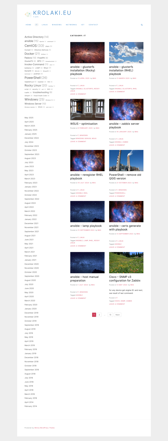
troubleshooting (42, 92)
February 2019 (31, 349)
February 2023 (31, 183)
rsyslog (51, 86)
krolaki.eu (52, 13)
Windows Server (83, 138)
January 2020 (31, 309)
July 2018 (29, 378)
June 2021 (29, 239)
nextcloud (29, 74)
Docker (32, 53)
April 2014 (29, 402)
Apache (43, 41)
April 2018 (29, 390)
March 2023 (30, 178)
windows (57, 25)
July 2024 (29, 142)
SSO (50, 89)
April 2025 (29, 122)
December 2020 (32, 264)
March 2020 (30, 300)
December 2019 (31, 313)
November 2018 (31, 361)
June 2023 (29, 166)
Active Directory (37, 36)
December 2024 (32, 138)
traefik (28, 92)
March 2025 (30, 126)
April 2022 (29, 207)
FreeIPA (42, 58)
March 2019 (30, 345)
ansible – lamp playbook (86, 225)
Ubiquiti (28, 95)
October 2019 (30, 321)
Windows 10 (50, 100)
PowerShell (120, 193)
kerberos (29, 68)
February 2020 (31, 305)
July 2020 (29, 284)
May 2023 (29, 170)
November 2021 (31, 227)
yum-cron (50, 107)
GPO (40, 61)
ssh (44, 89)
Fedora (30, 57)
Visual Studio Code (41, 95)
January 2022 (31, 219)
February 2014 (31, 406)
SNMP (123, 301)
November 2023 (32, 146)
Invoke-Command (36, 64)
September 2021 (32, 231)
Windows (34, 99)
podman (38, 74)
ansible (79, 89)
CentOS (34, 46)
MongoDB (47, 71)
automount (51, 41)
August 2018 (30, 374)
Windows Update (31, 107)
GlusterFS (88, 89)
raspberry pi (30, 82)
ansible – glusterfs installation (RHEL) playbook (121, 70)
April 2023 (29, 174)
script (28, 89)
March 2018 (30, 394)
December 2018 (31, 357)
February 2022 (31, 215)
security (36, 89)
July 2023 (29, 162)
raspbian (42, 82)
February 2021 (31, 256)
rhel (135, 89)
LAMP (86, 240)
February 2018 (31, 398)
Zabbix (125, 142)
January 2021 (30, 260)
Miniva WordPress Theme (45, 428)
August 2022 (30, 203)
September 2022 (32, 199)
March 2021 (30, 252)
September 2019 (32, 325)
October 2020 (31, 272)
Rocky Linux (36, 85)
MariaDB (29, 71)
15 (110, 315)
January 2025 (31, 134)
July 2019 (29, 333)
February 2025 (31, 130)
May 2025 (29, 117)
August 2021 (30, 235)
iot (83, 25)
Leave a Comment (78, 94)
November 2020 (32, 268)
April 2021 (29, 248)
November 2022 (32, 191)
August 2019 (30, 329)
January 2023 (31, 187)
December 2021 (31, 223)
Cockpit (29, 50)
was (94, 78)
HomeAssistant (51, 61)
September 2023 (32, 154)
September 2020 (32, 276)
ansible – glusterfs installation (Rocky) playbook (82, 70)
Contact (93, 25)
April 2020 (29, 296)
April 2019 (29, 341)
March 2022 (30, 211)
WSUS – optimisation (83, 123)
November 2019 (31, 317)
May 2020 (29, 292)
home (28, 25)
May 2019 (29, 337)
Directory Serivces (42, 50)
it (37, 25)
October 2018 (30, 365)
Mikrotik (38, 71)
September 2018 (32, 369)
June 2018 (29, 382)
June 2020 (29, 288)
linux (45, 25)
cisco (117, 301)
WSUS (94, 138)
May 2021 (29, 244)
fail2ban (44, 54)
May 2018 (29, 386)
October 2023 (31, 150)
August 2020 (30, 280)
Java (52, 65)
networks (71, 25)
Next (118, 315)
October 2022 (31, 195)
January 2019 (30, 353)
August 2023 (30, 158)
